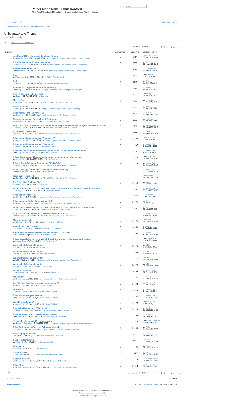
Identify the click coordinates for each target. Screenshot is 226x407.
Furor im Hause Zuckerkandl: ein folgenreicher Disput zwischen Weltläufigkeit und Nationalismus (59, 125)
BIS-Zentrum (21, 64)
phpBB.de (103, 393)
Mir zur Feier (19, 100)
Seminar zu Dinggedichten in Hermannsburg (34, 87)
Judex (18, 228)
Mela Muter (18, 277)
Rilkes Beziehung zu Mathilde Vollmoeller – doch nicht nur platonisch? (47, 157)
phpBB (84, 390)
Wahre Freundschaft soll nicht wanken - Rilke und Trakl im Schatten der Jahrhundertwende (56, 188)
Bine (18, 83)
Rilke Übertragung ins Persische (28, 113)
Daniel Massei (21, 272)
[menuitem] (20, 22)
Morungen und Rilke (22, 220)
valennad (19, 121)
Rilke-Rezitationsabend (24, 195)
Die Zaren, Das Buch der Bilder (27, 182)
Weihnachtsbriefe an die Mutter (28, 245)
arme (18, 134)
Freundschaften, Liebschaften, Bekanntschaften (63, 140)
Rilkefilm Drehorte (21, 359)
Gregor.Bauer (21, 241)
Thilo (18, 329)
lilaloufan (19, 178)
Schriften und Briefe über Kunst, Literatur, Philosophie (60, 134)
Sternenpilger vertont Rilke (26, 69)
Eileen (18, 222)
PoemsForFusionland (24, 323)
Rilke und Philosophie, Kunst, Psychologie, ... (62, 127)
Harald (18, 279)
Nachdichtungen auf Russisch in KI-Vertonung (35, 119)
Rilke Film (18, 365)
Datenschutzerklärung (23, 340)
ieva (17, 209)
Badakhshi (20, 115)
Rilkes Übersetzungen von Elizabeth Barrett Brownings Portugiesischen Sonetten (52, 239)
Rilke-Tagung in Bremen (24, 333)
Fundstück (18, 289)
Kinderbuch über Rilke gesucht (28, 94)
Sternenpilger (21, 71)
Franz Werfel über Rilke (24, 176)
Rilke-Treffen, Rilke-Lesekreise (53, 77)
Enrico (20, 235)
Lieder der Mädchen (22, 270)
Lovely (18, 90)
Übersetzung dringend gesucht (27, 296)
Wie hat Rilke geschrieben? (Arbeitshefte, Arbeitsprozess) (40, 169)
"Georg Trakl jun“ (51, 146)
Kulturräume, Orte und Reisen (52, 222)
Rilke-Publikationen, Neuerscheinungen (57, 102)
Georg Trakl (20, 127)
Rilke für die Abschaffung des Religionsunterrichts (37, 327)
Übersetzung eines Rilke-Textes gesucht (54, 83)
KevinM (19, 310)
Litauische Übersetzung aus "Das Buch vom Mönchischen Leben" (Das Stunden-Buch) (54, 207)
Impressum (18, 346)
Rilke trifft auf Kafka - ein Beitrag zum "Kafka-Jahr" (37, 163)
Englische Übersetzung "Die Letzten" (30, 308)
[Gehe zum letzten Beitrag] (159, 56)
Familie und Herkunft (53, 191)
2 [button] (161, 47)
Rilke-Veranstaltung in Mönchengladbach (32, 62)
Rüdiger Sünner (22, 361)
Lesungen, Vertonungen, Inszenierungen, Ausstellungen (69, 58)
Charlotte (19, 102)
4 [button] (168, 47)
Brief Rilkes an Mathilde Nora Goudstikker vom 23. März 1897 (42, 232)
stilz (17, 354)
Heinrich (19, 317)
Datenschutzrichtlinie (47, 342)
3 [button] (164, 47)
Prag (15, 75)
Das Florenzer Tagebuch (24, 132)
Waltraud (19, 77)
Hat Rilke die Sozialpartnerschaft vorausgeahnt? (36, 283)
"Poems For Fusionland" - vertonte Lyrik (32, 321)
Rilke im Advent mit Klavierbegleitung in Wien (35, 314)
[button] (152, 46)
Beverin (19, 203)
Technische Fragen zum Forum (51, 354)
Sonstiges (44, 96)
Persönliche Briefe (49, 235)
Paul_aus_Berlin (22, 58)
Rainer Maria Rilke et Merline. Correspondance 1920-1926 (40, 214)
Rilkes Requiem (20, 106)
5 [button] (171, 47)
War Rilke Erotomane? (23, 302)
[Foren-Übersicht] (18, 11)
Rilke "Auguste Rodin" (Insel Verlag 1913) (32, 201)
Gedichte (43, 184)
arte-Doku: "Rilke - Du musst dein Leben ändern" (36, 56)
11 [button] (177, 47)
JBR (18, 247)
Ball (15, 81)
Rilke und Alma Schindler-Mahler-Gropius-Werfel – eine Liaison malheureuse (49, 151)
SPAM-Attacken (20, 352)
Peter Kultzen (21, 216)
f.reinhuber (20, 172)
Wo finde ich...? (50, 172)
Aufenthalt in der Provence (25, 226)
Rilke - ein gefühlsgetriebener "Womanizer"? (34, 138)
